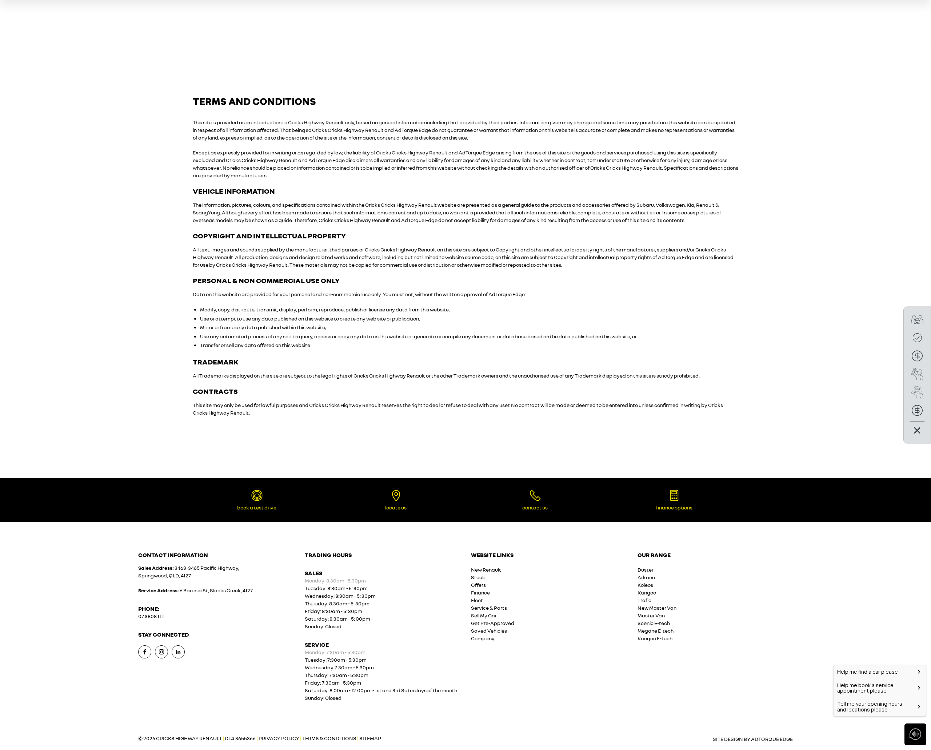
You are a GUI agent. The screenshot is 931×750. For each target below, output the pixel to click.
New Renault (486, 569)
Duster (646, 569)
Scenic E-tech (654, 623)
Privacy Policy (279, 738)
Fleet (477, 600)
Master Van (651, 615)
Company (483, 638)
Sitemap (370, 738)
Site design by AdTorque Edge (753, 739)
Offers (478, 585)
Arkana (646, 577)
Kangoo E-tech (655, 638)
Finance (480, 592)
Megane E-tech (656, 631)
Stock (478, 577)
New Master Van (657, 608)
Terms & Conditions (329, 738)
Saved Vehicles (489, 631)
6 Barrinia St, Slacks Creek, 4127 (216, 590)
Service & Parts (489, 608)
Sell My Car (484, 615)
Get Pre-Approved (492, 623)
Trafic (644, 600)
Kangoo (647, 592)
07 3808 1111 (151, 616)
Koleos (645, 585)
